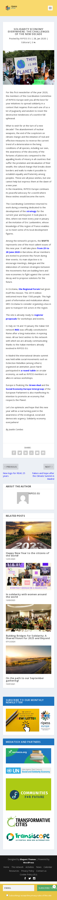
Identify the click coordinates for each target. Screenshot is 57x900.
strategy (31, 211)
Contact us (41, 870)
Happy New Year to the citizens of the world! (27, 554)
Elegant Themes (28, 859)
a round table (28, 370)
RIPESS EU (25, 38)
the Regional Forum (29, 289)
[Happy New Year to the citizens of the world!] (28, 535)
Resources (14, 870)
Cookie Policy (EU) (28, 874)
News (39, 867)
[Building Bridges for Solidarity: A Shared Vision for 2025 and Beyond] (28, 617)
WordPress (28, 862)
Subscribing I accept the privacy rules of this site (30, 895)
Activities (30, 867)
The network (17, 867)
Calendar (48, 867)
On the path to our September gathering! (25, 679)
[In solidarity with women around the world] (28, 576)
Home (6, 867)
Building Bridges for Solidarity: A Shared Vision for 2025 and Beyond (28, 637)
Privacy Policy (27, 870)
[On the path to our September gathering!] (28, 660)
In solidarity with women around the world (26, 595)
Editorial (25, 42)
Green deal (35, 385)
